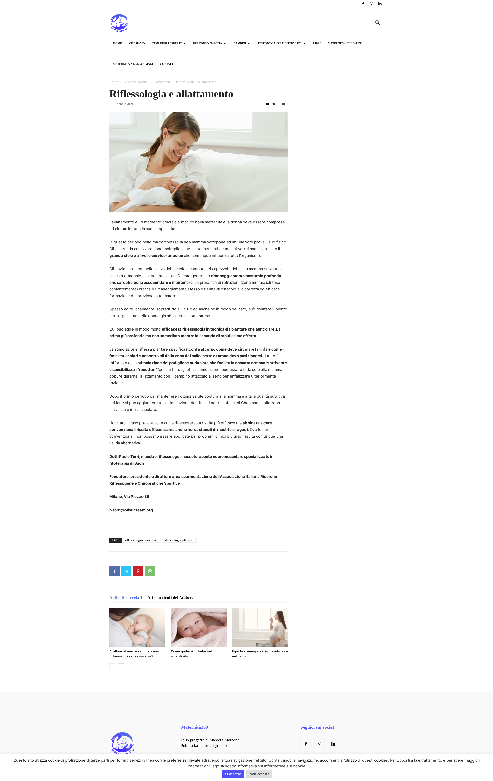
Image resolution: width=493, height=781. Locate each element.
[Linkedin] (380, 3)
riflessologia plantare (179, 540)
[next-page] (121, 666)
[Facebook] (363, 3)
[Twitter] (126, 571)
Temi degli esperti (167, 43)
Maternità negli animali (133, 63)
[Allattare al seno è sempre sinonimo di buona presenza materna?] (137, 627)
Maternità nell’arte (345, 43)
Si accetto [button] (233, 774)
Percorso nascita (207, 43)
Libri (317, 43)
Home (117, 43)
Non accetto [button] (259, 774)
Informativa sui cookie (284, 766)
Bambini (240, 43)
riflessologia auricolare (141, 540)
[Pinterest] (138, 571)
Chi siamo (137, 43)
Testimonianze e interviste (279, 43)
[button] (377, 23)
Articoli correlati (125, 597)
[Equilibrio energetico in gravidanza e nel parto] (260, 627)
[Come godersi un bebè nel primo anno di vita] (199, 627)
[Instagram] (371, 3)
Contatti (167, 63)
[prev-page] (112, 666)
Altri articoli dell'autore (170, 597)
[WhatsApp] (150, 571)
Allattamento (162, 82)
